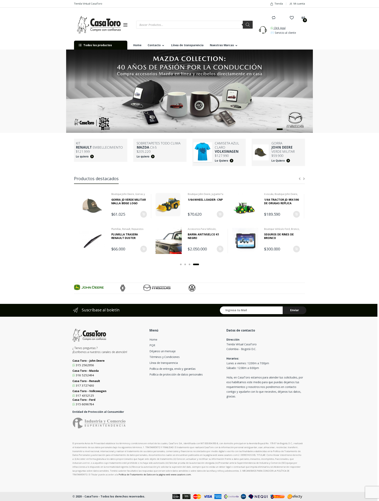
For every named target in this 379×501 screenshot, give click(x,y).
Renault (126, 229)
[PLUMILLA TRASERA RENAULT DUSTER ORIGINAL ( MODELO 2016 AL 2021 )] (93, 241)
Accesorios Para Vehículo (202, 229)
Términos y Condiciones (164, 357)
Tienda (279, 3)
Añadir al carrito (143, 214)
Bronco (295, 229)
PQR (152, 345)
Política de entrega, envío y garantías (172, 369)
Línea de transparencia (187, 45)
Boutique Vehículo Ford (277, 229)
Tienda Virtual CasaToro (88, 3)
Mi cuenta (299, 3)
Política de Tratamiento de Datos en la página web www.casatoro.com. (155, 474)
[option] (97, 287)
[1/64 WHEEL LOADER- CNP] (170, 205)
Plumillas (116, 229)
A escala (268, 194)
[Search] (248, 25)
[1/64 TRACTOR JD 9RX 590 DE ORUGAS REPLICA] (246, 206)
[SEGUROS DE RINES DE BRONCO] (246, 241)
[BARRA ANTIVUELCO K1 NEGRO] (170, 241)
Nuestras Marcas (222, 45)
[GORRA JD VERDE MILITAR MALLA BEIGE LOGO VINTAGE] (93, 206)
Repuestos (137, 229)
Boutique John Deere (122, 194)
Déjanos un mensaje (162, 351)
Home (137, 45)
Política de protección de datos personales (176, 374)
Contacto (154, 45)
